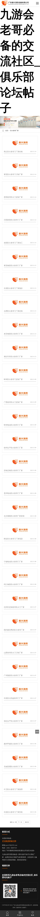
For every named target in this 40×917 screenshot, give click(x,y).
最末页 (27, 822)
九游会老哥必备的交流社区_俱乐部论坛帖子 (20, 61)
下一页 (20, 822)
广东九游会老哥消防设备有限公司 (22, 905)
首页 (6, 130)
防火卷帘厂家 (14, 130)
